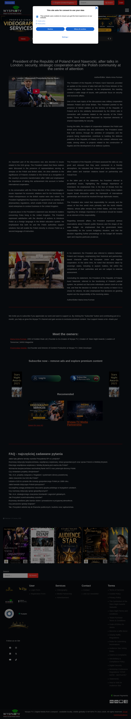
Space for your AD (35, 425)
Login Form (35, 590)
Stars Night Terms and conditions (118, 612)
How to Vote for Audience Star (115, 684)
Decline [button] (50, 29)
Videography (62, 590)
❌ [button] (96, 8)
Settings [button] (65, 37)
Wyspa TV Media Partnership (77, 423)
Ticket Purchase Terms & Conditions (117, 619)
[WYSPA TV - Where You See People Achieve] (12, 10)
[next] (124, 545)
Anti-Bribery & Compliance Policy (117, 660)
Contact (86, 590)
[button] (127, 10)
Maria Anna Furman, (18, 339)
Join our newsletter (91, 594)
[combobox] (91, 2)
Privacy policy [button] (41, 23)
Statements (114, 679)
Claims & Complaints (117, 655)
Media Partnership (64, 594)
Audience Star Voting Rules (118, 649)
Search (110, 3)
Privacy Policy (115, 598)
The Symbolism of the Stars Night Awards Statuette (118, 604)
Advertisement (63, 598)
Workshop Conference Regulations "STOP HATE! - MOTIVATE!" (118, 672)
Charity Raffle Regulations (115, 636)
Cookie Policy (115, 594)
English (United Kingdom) (64, 3)
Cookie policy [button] (41, 21)
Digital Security (115, 665)
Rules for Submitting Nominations (117, 643)
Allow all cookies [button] (80, 29)
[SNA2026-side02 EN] (17, 384)
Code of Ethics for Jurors (116, 625)
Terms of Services (116, 590)
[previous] (7, 545)
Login (121, 2)
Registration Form (38, 594)
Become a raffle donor (118, 631)
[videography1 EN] (46, 411)
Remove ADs (10, 2)
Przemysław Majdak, (18, 348)
